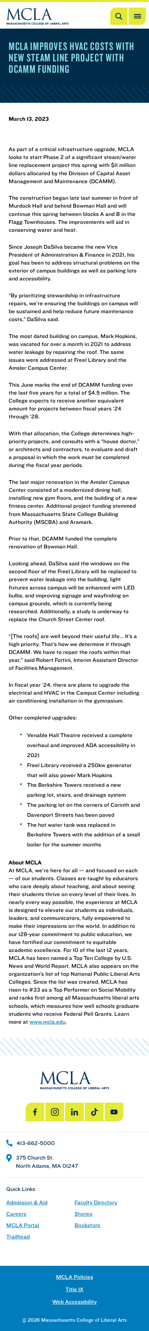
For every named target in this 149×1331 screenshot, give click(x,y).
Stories (83, 1214)
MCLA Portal (22, 1225)
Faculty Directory (95, 1202)
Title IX (74, 1289)
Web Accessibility (74, 1302)
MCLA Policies (74, 1277)
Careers (16, 1214)
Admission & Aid (26, 1202)
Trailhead (18, 1236)
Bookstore (87, 1225)
